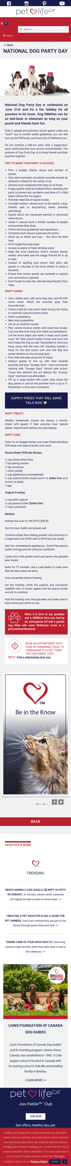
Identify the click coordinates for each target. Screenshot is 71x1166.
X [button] (64, 1161)
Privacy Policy (39, 1161)
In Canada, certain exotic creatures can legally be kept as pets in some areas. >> (35, 894)
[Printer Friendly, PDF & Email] (42, 803)
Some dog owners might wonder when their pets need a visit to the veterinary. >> (35, 947)
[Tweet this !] (61, 802)
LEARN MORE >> (35, 1080)
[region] (35, 733)
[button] (35, 733)
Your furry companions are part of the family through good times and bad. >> (35, 920)
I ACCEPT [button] (55, 1161)
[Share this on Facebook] (54, 802)
